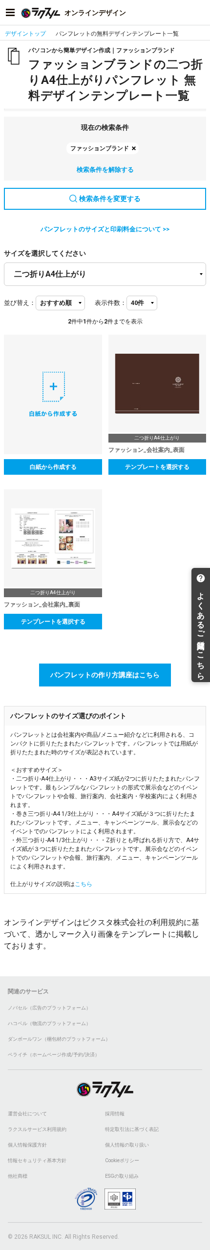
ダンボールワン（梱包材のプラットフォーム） (59, 1039)
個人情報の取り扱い (127, 1145)
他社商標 (17, 1176)
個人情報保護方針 (27, 1145)
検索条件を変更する (110, 198)
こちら (83, 884)
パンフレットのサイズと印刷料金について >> (105, 229)
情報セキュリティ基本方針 (37, 1160)
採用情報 (115, 1113)
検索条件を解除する (105, 169)
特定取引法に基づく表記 (132, 1129)
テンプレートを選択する (157, 467)
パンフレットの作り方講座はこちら (105, 675)
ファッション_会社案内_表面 (146, 449)
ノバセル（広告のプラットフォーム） (49, 1007)
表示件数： (110, 302)
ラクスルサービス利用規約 (37, 1129)
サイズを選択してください (45, 253)
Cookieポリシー (122, 1160)
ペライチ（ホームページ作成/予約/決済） (54, 1054)
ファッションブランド (99, 148)
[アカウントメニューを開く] (199, 12)
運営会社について (27, 1113)
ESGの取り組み (122, 1176)
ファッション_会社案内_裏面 (42, 604)
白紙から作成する (53, 467)
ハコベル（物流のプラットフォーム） (49, 1023)
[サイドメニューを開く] (10, 12)
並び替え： (20, 302)
